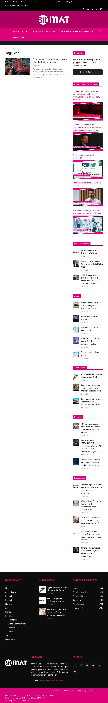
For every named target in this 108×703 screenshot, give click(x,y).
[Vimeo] (101, 9)
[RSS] (92, 9)
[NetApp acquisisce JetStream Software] (76, 252)
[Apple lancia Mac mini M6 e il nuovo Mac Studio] (76, 376)
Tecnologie (64, 31)
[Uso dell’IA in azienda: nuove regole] (76, 329)
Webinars (23, 38)
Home (7, 48)
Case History (50, 31)
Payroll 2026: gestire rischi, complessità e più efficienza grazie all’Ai (58, 612)
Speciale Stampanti (12, 5)
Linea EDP (34, 2)
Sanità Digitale (68, 2)
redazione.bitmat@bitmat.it (51, 680)
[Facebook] (79, 9)
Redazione (92, 691)
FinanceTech (10, 639)
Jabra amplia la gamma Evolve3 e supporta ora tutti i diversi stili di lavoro (91, 388)
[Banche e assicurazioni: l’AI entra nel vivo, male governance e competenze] (76, 550)
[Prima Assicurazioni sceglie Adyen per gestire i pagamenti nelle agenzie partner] (76, 533)
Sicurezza (36, 31)
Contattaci (24, 5)
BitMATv (16, 2)
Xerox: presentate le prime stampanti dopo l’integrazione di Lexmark (92, 402)
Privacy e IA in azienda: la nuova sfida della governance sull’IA (91, 341)
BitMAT (7, 2)
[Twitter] (96, 9)
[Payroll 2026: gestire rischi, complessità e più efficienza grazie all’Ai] (42, 611)
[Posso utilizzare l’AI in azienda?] (76, 318)
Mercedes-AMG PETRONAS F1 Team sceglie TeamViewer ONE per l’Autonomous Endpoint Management (91, 446)
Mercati (8, 600)
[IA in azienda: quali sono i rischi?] (76, 354)
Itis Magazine (45, 2)
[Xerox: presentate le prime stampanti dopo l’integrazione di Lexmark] (76, 401)
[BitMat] (54, 20)
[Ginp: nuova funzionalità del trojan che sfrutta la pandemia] (17, 66)
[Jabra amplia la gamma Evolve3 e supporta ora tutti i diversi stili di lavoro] (76, 387)
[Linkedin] (88, 9)
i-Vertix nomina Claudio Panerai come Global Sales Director (92, 264)
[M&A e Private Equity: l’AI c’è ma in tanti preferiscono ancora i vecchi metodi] (76, 503)
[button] (99, 31)
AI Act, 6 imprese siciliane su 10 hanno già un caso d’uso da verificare (91, 305)
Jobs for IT (12, 620)
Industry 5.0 (56, 2)
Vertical (87, 31)
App (14, 38)
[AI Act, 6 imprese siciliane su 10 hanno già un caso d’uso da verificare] (76, 304)
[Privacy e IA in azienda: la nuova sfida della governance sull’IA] (76, 340)
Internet (25, 31)
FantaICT (12, 631)
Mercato (76, 31)
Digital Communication (18, 623)
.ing (6, 635)
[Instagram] (83, 9)
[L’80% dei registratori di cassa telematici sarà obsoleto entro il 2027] (76, 519)
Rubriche (9, 616)
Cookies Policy (68, 691)
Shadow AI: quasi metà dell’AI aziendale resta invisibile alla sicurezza (90, 462)
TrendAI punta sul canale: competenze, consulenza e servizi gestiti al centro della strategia (87, 127)
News (15, 31)
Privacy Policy (81, 691)
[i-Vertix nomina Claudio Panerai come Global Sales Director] (76, 263)
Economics (12, 627)
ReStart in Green (81, 2)
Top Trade (24, 2)
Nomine (8, 604)
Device (8, 612)
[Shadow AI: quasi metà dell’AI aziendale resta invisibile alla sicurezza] (76, 461)
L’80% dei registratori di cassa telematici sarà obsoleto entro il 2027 (90, 520)
